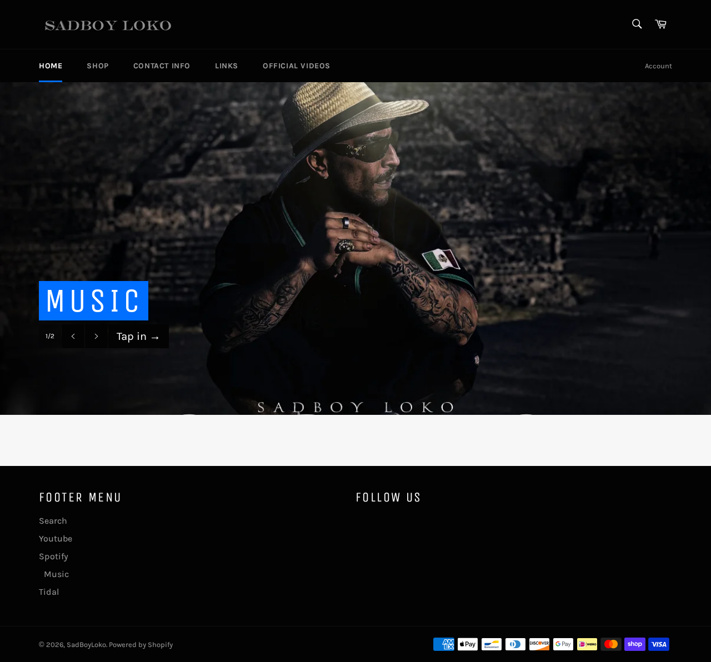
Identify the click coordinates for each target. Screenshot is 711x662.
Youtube (55, 538)
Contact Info (162, 66)
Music (54, 574)
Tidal (49, 591)
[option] (355, 248)
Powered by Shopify (141, 644)
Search (53, 520)
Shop (97, 66)
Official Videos (297, 66)
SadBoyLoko (86, 644)
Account (658, 66)
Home (50, 66)
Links (226, 66)
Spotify (53, 556)
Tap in (139, 336)
